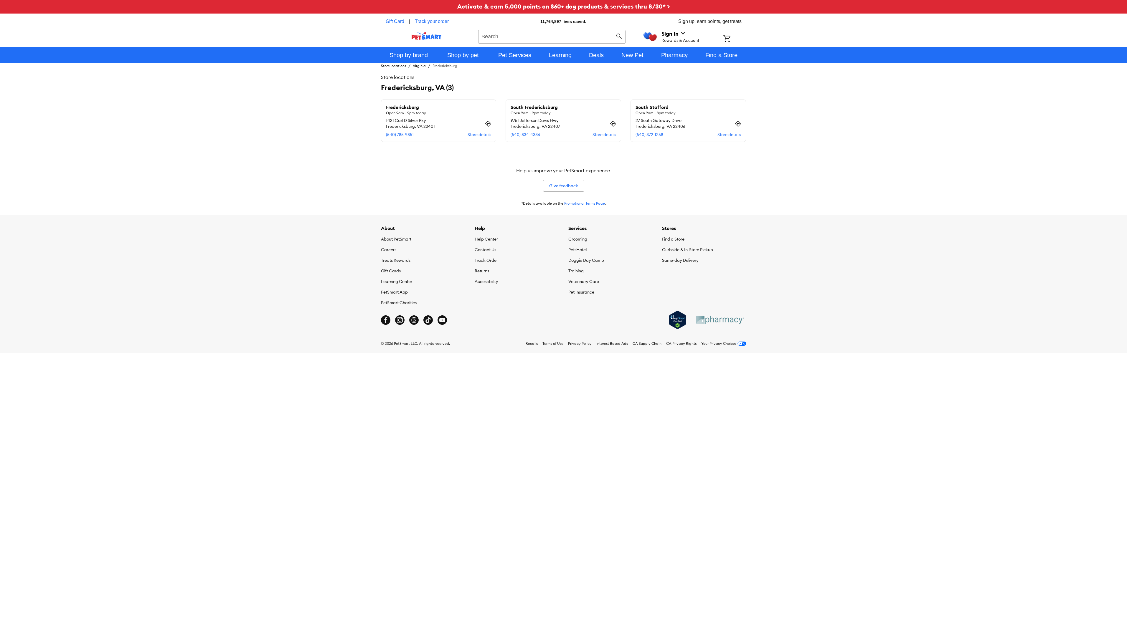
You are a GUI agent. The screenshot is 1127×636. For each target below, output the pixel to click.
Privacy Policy (580, 343)
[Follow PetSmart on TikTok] (428, 320)
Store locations (393, 66)
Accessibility (486, 281)
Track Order (486, 260)
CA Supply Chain (647, 343)
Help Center (486, 239)
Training (576, 271)
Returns (482, 271)
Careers (388, 249)
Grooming (577, 239)
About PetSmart (396, 239)
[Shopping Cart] (734, 39)
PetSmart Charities (399, 302)
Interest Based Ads (612, 343)
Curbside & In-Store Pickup (687, 249)
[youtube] (442, 320)
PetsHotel (577, 249)
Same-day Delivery (680, 260)
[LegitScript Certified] (677, 320)
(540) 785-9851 (400, 134)
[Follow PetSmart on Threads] (414, 320)
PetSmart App (394, 292)
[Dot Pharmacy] (719, 320)
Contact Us (485, 249)
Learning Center (396, 281)
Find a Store (673, 239)
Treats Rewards (395, 260)
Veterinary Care (583, 281)
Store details (479, 134)
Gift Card (395, 21)
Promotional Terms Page (584, 203)
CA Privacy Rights (681, 343)
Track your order (432, 21)
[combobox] (552, 36)
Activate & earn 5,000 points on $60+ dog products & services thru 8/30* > (563, 6)
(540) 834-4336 (525, 134)
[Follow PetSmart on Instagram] (400, 320)
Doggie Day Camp (586, 260)
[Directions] (488, 124)
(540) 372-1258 (649, 134)
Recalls (532, 343)
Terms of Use (552, 343)
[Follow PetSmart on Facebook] (385, 320)
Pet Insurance (581, 292)
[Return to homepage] (426, 36)
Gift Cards (391, 271)
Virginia (419, 66)
